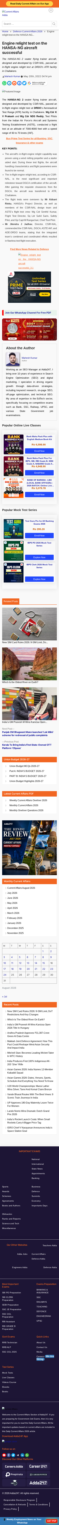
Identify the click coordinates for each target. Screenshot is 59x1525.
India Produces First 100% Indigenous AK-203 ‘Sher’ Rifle (28, 1063)
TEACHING (42, 1307)
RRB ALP (6, 1347)
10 (4, 963)
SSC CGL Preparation (7, 1315)
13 (28, 963)
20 (28, 968)
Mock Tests (7, 1373)
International (38, 1164)
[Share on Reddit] (14, 83)
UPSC (39, 1321)
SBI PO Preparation (11, 1292)
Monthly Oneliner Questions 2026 (26, 810)
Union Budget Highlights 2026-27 (26, 781)
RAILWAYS (42, 1302)
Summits (36, 1196)
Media (39, 1352)
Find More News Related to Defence (29, 249)
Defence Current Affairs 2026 (27, 31)
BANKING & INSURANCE (43, 1291)
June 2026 (12, 898)
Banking (35, 1178)
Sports (5, 1187)
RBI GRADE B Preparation (9, 1327)
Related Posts (11, 601)
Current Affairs (39, 1254)
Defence (36, 1191)
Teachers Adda (50, 1245)
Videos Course (9, 1382)
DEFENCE (41, 1311)
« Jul (4, 996)
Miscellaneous (9, 1228)
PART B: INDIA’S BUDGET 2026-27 (27, 776)
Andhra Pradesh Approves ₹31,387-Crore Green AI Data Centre (28, 1034)
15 (43, 963)
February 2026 (14, 918)
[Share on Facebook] (19, 83)
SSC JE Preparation (11, 1309)
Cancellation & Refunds (15, 1504)
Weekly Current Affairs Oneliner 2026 (28, 800)
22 (43, 968)
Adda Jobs (22, 1254)
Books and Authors (11, 1205)
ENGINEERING (44, 1316)
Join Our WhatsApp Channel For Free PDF (28, 313)
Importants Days (39, 1205)
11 (12, 963)
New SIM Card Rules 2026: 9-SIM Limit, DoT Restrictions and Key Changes (30, 1013)
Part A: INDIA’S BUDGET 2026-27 (26, 771)
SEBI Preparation (10, 1305)
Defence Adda (38, 1259)
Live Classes (8, 1377)
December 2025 (15, 928)
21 (36, 968)
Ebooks (5, 1387)
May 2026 (12, 903)
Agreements (8, 1201)
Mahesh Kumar (12, 76)
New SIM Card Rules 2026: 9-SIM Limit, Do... (25, 642)
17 (4, 968)
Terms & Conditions (38, 1504)
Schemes (6, 1196)
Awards (5, 1191)
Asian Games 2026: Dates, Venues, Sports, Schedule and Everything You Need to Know (30, 1079)
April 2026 (12, 908)
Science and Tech (10, 1223)
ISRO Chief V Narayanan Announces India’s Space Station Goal (29, 1129)
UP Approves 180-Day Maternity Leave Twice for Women (30, 1104)
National (36, 1159)
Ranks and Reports (11, 1219)
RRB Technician (9, 1342)
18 (12, 968)
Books (5, 1391)
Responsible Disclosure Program (19, 1500)
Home (5, 31)
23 (51, 968)
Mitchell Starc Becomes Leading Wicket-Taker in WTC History (30, 1054)
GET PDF (51, 1521)
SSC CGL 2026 (9, 1352)
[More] (51, 10)
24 (4, 974)
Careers (45, 1357)
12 (20, 963)
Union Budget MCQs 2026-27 (24, 766)
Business (36, 1187)
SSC (39, 1297)
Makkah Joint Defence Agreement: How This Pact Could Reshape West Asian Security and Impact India (29, 1044)
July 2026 (12, 893)
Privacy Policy (10, 1509)
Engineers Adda (19, 1267)
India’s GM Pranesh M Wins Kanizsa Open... (24, 722)
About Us (41, 1342)
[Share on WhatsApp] (4, 83)
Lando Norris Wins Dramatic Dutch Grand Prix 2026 (28, 1113)
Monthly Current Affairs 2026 (23, 805)
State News (37, 1169)
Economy (36, 1201)
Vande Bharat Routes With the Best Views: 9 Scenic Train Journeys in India (30, 1096)
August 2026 (21, 888)
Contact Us (42, 1347)
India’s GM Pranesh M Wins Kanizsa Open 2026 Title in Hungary (29, 1026)
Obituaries (7, 1214)
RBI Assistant (8, 1321)
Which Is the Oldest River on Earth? (20, 682)
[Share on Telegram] (9, 83)
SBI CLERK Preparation (7, 1298)
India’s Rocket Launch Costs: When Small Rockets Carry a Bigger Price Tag (28, 1121)
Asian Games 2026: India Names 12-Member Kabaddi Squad (30, 1071)
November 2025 (15, 933)
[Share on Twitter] (24, 83)
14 (36, 963)
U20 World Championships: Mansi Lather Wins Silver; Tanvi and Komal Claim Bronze (29, 1088)
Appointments (38, 1173)
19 (20, 968)
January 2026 (14, 923)
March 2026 (13, 913)
